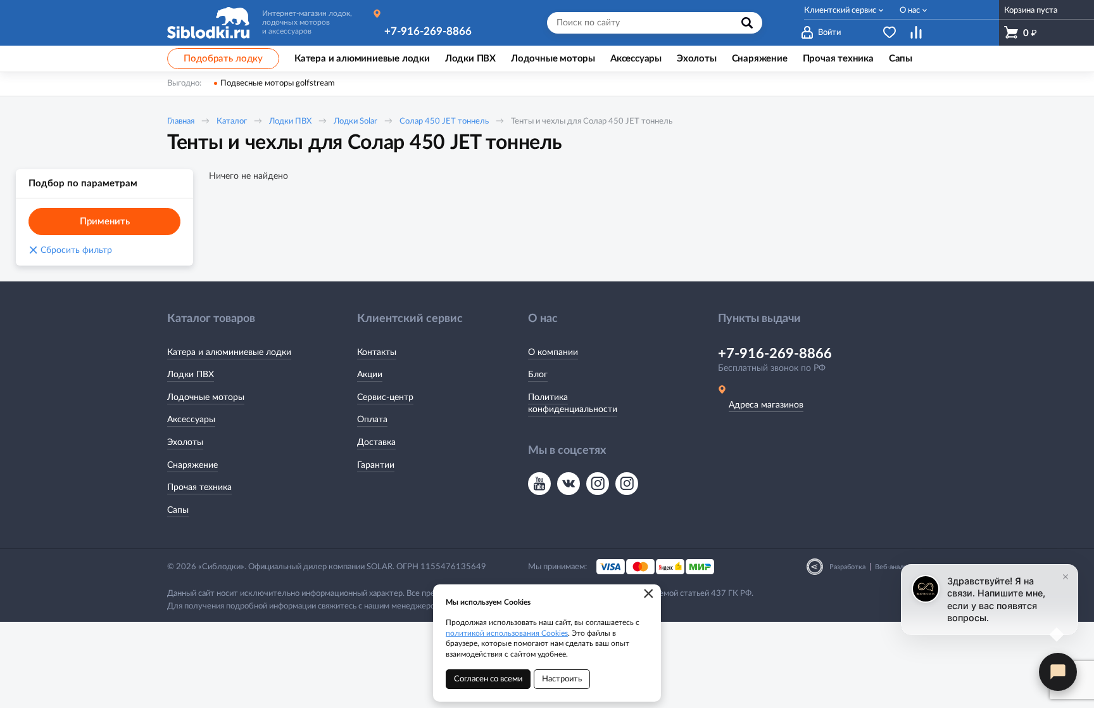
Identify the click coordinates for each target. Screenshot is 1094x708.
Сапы (178, 510)
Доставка (376, 442)
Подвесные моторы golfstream (277, 83)
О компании (553, 352)
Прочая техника (199, 487)
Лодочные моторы (205, 397)
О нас (910, 10)
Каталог (232, 121)
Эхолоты (185, 442)
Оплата (372, 419)
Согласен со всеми (488, 679)
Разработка (847, 566)
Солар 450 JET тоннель (444, 121)
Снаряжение (192, 465)
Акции (369, 374)
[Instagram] (597, 483)
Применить (105, 221)
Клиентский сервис (840, 10)
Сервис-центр (385, 397)
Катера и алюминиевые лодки (229, 352)
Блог (538, 374)
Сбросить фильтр (70, 250)
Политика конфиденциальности (572, 404)
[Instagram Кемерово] (626, 483)
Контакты (376, 352)
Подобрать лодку (223, 58)
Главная (180, 121)
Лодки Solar (355, 121)
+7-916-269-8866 (428, 31)
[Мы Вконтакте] (568, 483)
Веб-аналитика (898, 566)
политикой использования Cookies (507, 633)
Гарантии (375, 465)
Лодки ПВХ (290, 121)
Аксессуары (191, 419)
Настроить (562, 679)
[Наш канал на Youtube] (539, 483)
